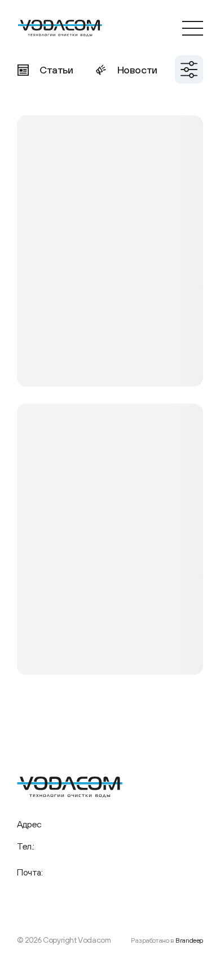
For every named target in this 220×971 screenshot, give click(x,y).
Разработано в (167, 940)
